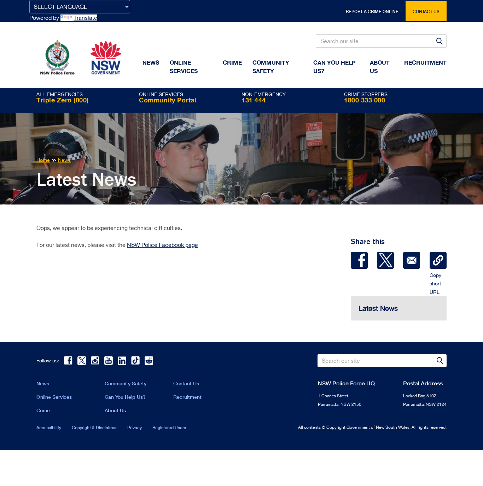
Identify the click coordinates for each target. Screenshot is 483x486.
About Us (115, 410)
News (150, 62)
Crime (232, 62)
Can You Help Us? (334, 66)
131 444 (254, 100)
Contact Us (186, 383)
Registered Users (169, 427)
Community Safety (270, 66)
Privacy (134, 427)
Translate (85, 17)
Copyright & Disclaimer (94, 427)
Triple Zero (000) (62, 100)
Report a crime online (372, 11)
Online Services (184, 66)
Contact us (426, 11)
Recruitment (425, 62)
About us (380, 66)
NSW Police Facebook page (162, 245)
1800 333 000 (364, 100)
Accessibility (48, 427)
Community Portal (167, 100)
